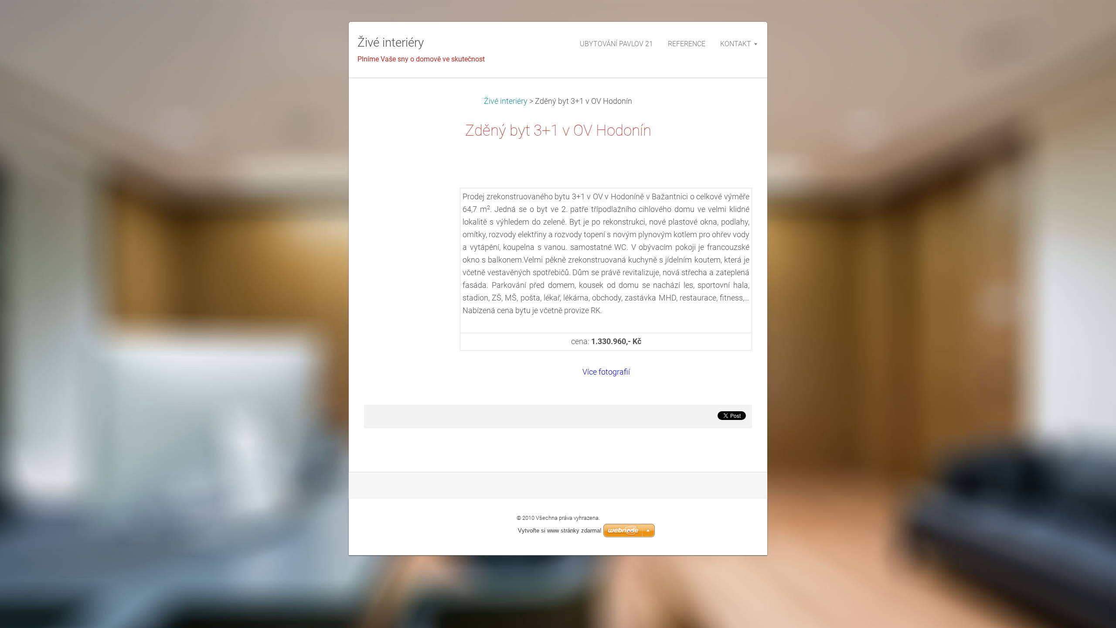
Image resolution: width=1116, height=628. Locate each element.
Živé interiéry (506, 101)
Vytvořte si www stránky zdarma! (560, 530)
